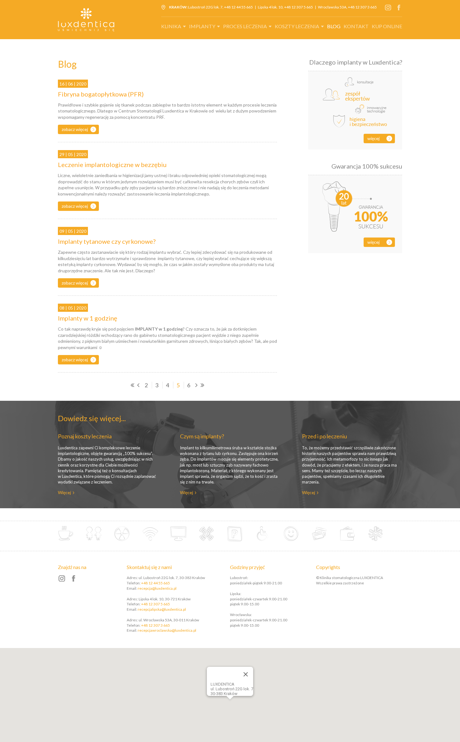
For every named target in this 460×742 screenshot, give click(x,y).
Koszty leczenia (297, 26)
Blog (333, 26)
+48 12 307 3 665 (362, 7)
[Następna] (196, 385)
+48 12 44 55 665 (238, 7)
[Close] (245, 674)
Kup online (387, 26)
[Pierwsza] (132, 385)
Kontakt (356, 26)
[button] (238, 697)
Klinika (171, 26)
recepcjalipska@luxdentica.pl (162, 609)
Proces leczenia (245, 26)
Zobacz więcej (75, 129)
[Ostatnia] (202, 385)
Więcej (373, 138)
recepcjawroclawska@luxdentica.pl (167, 630)
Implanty (202, 26)
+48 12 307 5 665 (298, 7)
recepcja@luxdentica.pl (157, 588)
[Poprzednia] (138, 385)
